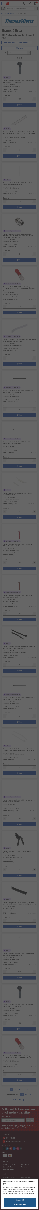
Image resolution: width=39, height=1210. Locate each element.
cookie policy (17, 1193)
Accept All (20, 1200)
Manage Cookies (20, 1205)
